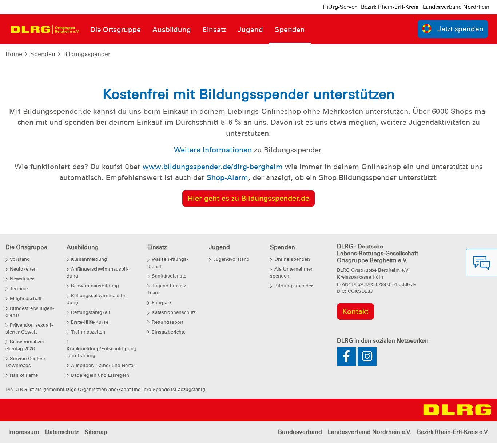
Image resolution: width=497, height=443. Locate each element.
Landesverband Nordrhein (456, 7)
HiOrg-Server (340, 7)
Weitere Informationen (213, 149)
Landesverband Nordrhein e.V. (369, 431)
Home (13, 54)
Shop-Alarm (227, 177)
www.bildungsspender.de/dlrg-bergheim (213, 166)
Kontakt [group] (355, 311)
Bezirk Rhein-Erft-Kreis (389, 7)
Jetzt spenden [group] (460, 29)
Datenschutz (62, 431)
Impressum (23, 431)
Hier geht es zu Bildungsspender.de (248, 198)
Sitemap (95, 431)
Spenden (42, 54)
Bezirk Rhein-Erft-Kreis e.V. (453, 431)
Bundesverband (300, 431)
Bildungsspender (86, 54)
